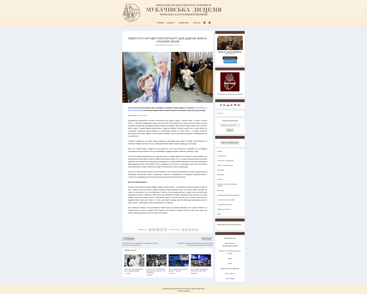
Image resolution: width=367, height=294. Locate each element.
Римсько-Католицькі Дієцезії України (227, 185)
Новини (219, 151)
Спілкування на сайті (224, 204)
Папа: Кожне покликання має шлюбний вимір (133, 270)
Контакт (197, 23)
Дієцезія (170, 23)
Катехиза (220, 175)
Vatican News (142, 115)
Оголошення (221, 156)
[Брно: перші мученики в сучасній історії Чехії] (201, 260)
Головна (160, 23)
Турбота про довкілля (225, 165)
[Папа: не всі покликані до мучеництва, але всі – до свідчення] (156, 260)
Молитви (220, 190)
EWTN (230, 263)
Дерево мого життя (224, 209)
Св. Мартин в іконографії (226, 200)
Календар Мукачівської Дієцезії (228, 195)
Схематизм (183, 23)
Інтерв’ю (220, 179)
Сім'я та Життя (230, 273)
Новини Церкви (168, 45)
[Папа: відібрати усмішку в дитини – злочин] (179, 260)
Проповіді (220, 170)
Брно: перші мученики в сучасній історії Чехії (199, 270)
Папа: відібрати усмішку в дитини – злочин (178, 270)
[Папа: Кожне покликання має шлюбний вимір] (134, 260)
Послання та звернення (225, 160)
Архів (219, 214)
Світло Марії (230, 279)
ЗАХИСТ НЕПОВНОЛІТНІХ (230, 143)
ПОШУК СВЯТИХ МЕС (230, 121)
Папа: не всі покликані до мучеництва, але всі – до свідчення (156, 270)
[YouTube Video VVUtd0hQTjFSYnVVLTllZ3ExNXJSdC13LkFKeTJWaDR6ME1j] (230, 43)
